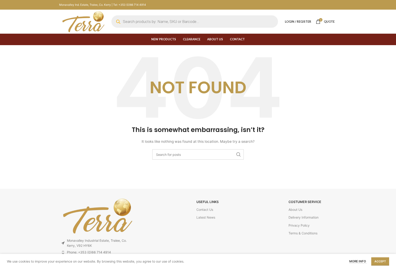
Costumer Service (305, 202)
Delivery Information (304, 217)
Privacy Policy (299, 225)
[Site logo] (82, 21)
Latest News (205, 217)
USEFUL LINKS (207, 202)
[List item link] (96, 252)
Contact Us (204, 209)
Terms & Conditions (303, 233)
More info (358, 261)
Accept (380, 261)
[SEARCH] (238, 154)
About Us (295, 209)
